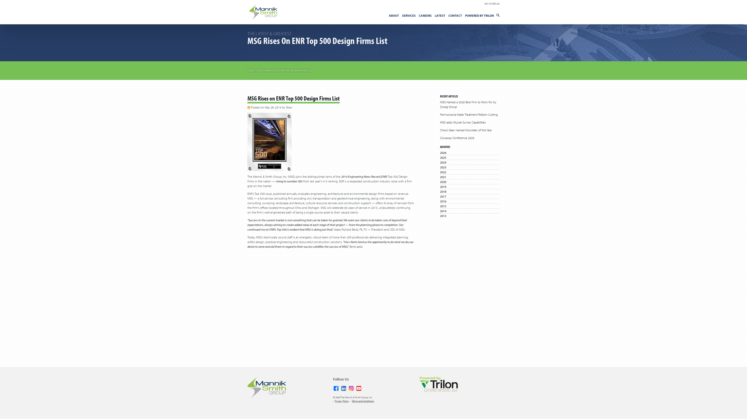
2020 (443, 182)
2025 (443, 157)
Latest (440, 16)
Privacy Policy (342, 400)
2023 (443, 167)
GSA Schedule (492, 3)
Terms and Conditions (363, 400)
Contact (455, 16)
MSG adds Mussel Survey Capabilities (463, 122)
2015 (443, 206)
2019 (443, 187)
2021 (443, 177)
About (394, 16)
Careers (425, 16)
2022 (443, 172)
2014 (443, 211)
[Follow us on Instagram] (351, 387)
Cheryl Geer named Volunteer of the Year (466, 130)
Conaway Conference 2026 (457, 138)
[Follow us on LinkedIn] (344, 387)
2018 (443, 191)
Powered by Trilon (479, 16)
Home (250, 70)
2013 (443, 216)
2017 (443, 196)
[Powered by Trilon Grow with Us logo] (439, 384)
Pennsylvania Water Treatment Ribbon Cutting (469, 114)
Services (409, 16)
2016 (443, 201)
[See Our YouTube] (359, 387)
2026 (443, 153)
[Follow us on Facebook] (336, 387)
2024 (443, 162)
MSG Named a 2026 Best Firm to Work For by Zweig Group (468, 104)
